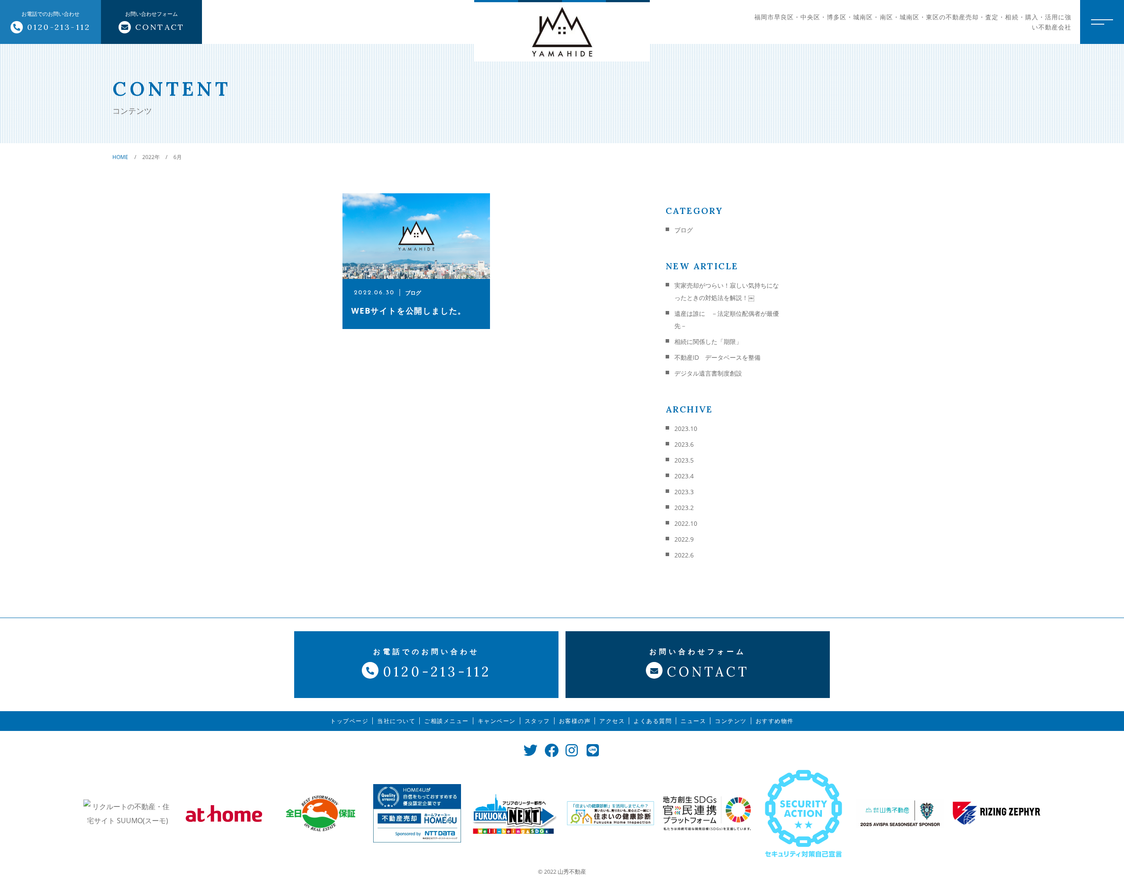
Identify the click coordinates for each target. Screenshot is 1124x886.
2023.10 (685, 428)
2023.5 (684, 460)
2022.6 (684, 555)
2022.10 (685, 523)
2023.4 (684, 476)
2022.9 (684, 539)
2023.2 (684, 507)
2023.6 (684, 444)
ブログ (683, 230)
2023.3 (684, 492)
